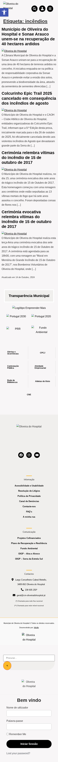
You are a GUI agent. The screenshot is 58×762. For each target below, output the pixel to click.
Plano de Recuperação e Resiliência (29, 543)
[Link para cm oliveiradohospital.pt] (11, 8)
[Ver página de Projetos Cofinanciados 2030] (16, 317)
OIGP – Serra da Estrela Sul (29, 559)
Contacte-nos (29, 506)
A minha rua (29, 517)
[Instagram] (29, 455)
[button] (4, 12)
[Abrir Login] (42, 9)
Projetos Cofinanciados (29, 538)
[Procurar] (7, 665)
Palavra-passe (14, 721)
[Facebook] (21, 455)
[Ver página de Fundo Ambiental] (41, 330)
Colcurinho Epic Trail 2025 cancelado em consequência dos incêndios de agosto (29, 98)
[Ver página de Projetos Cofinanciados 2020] (41, 317)
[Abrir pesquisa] (34, 9)
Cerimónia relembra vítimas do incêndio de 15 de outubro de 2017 (28, 157)
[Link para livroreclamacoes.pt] (29, 637)
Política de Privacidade (29, 496)
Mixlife (36, 628)
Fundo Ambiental (29, 548)
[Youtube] (37, 455)
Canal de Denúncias (29, 501)
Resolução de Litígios (29, 491)
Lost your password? (18, 753)
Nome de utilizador (17, 707)
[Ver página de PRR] (16, 330)
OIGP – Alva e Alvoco (29, 553)
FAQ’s (29, 511)
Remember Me (17, 734)
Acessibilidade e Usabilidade (29, 485)
